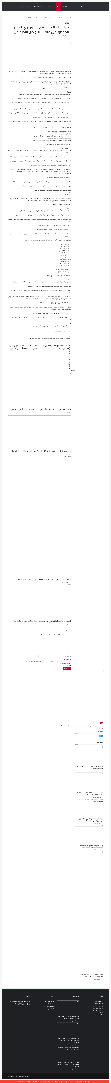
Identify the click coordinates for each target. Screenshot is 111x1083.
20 (94, 1008)
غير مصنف (52, 1009)
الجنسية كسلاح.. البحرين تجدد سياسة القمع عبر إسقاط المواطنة (89, 767)
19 (96, 1008)
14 (93, 1007)
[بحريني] (80, 6)
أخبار (22, 7)
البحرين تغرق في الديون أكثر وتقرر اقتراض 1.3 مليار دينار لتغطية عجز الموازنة (82, 726)
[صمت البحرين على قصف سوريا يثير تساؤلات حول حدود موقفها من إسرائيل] (89, 782)
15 (102, 1008)
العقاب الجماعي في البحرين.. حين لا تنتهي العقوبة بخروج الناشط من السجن (90, 975)
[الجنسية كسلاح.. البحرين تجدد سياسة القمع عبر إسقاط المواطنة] (89, 755)
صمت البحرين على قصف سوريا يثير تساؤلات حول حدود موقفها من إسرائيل (90, 793)
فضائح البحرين (28, 7)
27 (94, 1010)
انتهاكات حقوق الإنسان (49, 7)
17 (99, 1008)
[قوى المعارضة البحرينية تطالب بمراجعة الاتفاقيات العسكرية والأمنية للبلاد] (89, 834)
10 (99, 1007)
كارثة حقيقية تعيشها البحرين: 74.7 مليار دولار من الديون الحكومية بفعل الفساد (89, 819)
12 (96, 1007)
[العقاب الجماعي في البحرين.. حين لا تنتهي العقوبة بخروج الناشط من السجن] (89, 912)
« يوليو (101, 1014)
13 (94, 1007)
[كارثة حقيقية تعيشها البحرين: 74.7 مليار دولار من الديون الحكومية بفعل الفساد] (89, 808)
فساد (58, 7)
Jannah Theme (21, 1081)
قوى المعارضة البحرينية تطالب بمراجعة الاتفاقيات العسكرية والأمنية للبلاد (91, 846)
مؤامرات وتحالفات (37, 7)
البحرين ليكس (11, 1076)
